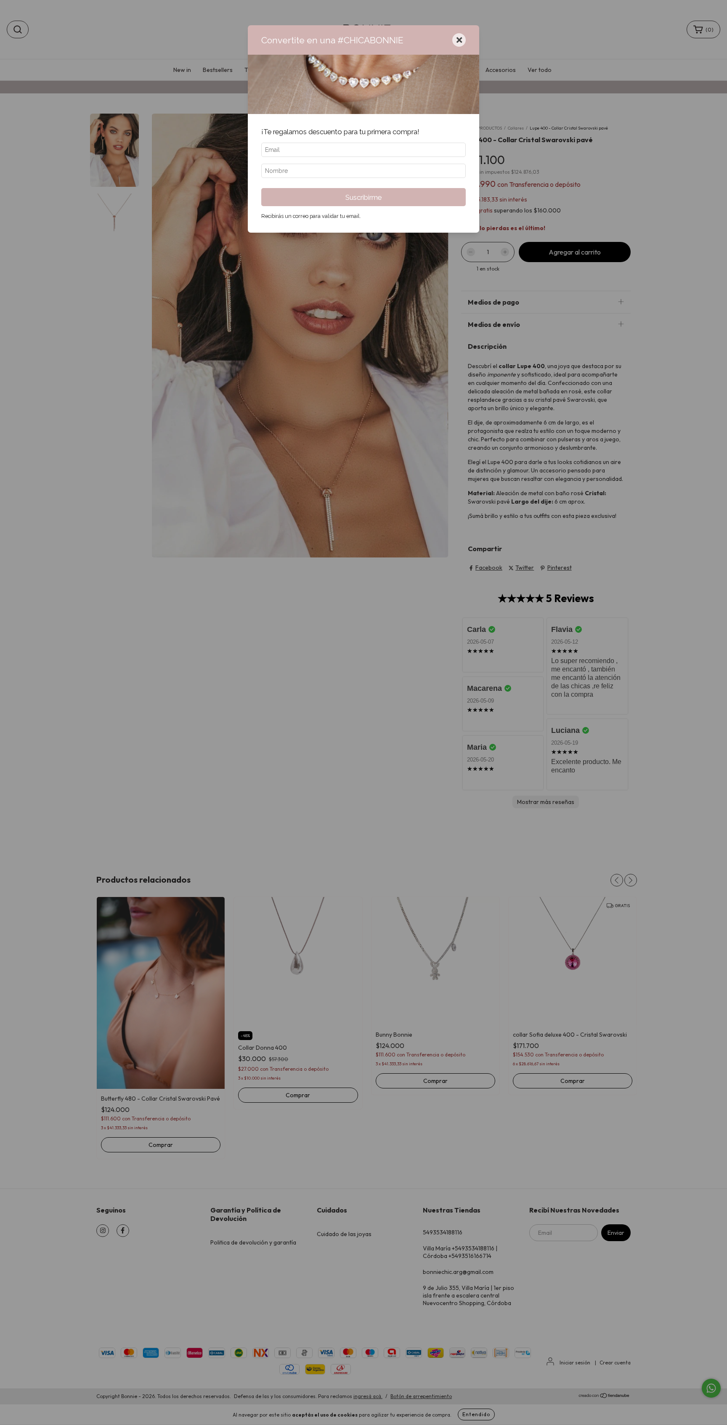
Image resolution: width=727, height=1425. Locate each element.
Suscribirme (363, 197)
